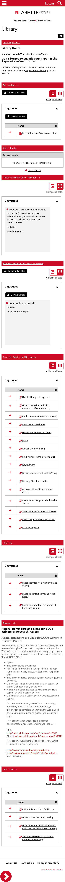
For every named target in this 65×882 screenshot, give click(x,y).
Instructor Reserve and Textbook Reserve (23, 263)
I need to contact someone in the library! (38, 595)
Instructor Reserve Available (22, 303)
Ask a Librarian (10, 148)
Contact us (27, 863)
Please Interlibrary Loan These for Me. (21, 177)
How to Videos (10, 769)
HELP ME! (7, 542)
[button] (14, 92)
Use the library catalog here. (36, 397)
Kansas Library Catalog (33, 448)
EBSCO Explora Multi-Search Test (38, 519)
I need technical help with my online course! (39, 584)
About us (11, 863)
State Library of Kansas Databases (39, 511)
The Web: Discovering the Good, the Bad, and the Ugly (38, 838)
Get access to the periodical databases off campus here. (35, 407)
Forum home (34, 170)
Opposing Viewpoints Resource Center (37, 491)
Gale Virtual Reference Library (36, 432)
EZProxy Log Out (30, 527)
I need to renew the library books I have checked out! (39, 606)
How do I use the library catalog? (38, 817)
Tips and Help (9, 623)
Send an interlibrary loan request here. (27, 209)
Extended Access (11, 85)
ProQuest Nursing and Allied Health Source (39, 502)
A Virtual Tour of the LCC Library (38, 809)
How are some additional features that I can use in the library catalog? (39, 827)
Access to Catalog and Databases (19, 357)
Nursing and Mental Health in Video (39, 473)
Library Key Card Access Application (39, 133)
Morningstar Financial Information (38, 456)
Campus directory (48, 863)
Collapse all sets (54, 99)
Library (32, 20)
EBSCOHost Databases (33, 424)
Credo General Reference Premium (39, 416)
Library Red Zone (44, 20)
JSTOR (25, 440)
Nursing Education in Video (35, 481)
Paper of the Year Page (36, 70)
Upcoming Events (11, 42)
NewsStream (28, 464)
